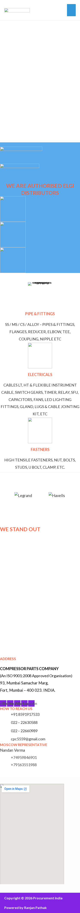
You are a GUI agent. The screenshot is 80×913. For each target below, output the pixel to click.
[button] (2, 456)
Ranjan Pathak (35, 908)
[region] (40, 81)
